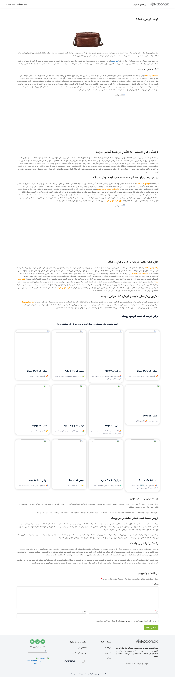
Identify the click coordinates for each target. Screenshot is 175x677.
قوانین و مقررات (142, 663)
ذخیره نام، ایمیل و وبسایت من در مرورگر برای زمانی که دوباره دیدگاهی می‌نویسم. (126, 621)
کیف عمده (115, 61)
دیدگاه (155, 584)
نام (156, 611)
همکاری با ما (106, 642)
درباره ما (108, 647)
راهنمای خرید (82, 647)
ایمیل (83, 611)
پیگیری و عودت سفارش (78, 642)
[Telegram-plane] (42, 641)
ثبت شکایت (130, 663)
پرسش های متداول (79, 653)
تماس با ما (107, 653)
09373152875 (69, 661)
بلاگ (109, 658)
